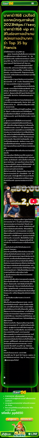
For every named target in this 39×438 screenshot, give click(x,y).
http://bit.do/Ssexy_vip (13, 363)
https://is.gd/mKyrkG (14, 377)
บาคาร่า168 (23, 360)
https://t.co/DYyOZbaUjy (13, 372)
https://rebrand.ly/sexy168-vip (16, 370)
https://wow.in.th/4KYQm (13, 374)
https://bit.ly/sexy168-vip (14, 365)
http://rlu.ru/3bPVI (13, 383)
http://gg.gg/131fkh (11, 380)
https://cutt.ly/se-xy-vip (13, 368)
